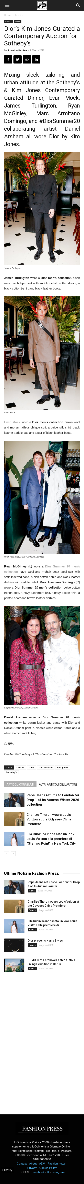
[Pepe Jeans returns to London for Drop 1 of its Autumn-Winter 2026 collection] (14, 800)
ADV (42, 1163)
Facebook (38, 1172)
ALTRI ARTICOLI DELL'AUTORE (58, 784)
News (17, 21)
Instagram (58, 1172)
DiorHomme (46, 767)
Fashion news (56, 1163)
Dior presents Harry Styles (45, 940)
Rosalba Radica (17, 50)
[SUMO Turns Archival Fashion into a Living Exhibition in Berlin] (14, 965)
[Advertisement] (34, 1039)
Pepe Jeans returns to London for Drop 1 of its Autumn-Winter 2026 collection (53, 799)
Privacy (32, 1167)
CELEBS (20, 767)
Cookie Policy (48, 1167)
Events (18, 15)
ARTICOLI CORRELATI (20, 784)
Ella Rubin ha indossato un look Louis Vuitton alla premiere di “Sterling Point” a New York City (51, 838)
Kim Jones (62, 767)
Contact (22, 1163)
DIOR (31, 767)
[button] (78, 5)
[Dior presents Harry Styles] (14, 946)
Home (7, 15)
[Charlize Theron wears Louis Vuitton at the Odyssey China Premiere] (14, 819)
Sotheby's (11, 772)
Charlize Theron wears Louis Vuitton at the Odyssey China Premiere (49, 819)
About (33, 1163)
